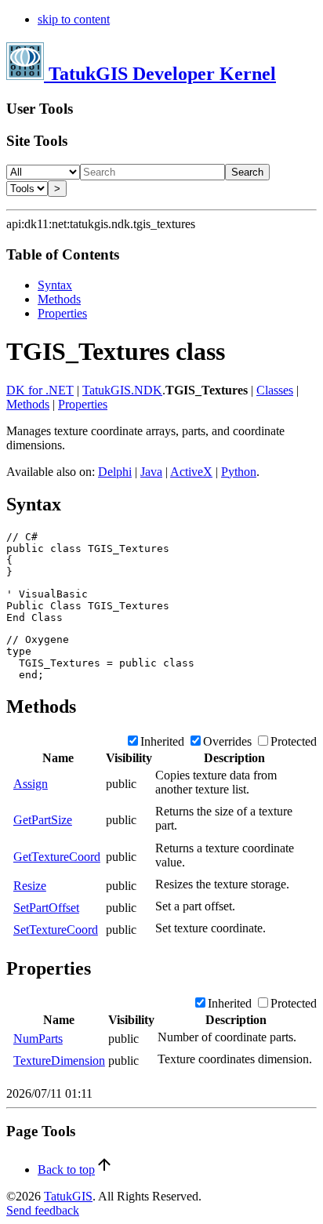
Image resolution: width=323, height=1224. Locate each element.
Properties (62, 313)
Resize (29, 885)
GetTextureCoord (56, 856)
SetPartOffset (46, 907)
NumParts (38, 1038)
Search (247, 172)
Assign (30, 783)
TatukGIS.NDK (122, 390)
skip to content (74, 19)
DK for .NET (40, 390)
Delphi (115, 471)
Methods (59, 299)
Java (151, 471)
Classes (274, 390)
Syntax (55, 285)
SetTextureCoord (55, 929)
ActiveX (191, 471)
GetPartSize (42, 819)
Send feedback (42, 1210)
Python (238, 471)
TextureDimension (59, 1060)
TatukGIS (68, 1196)
